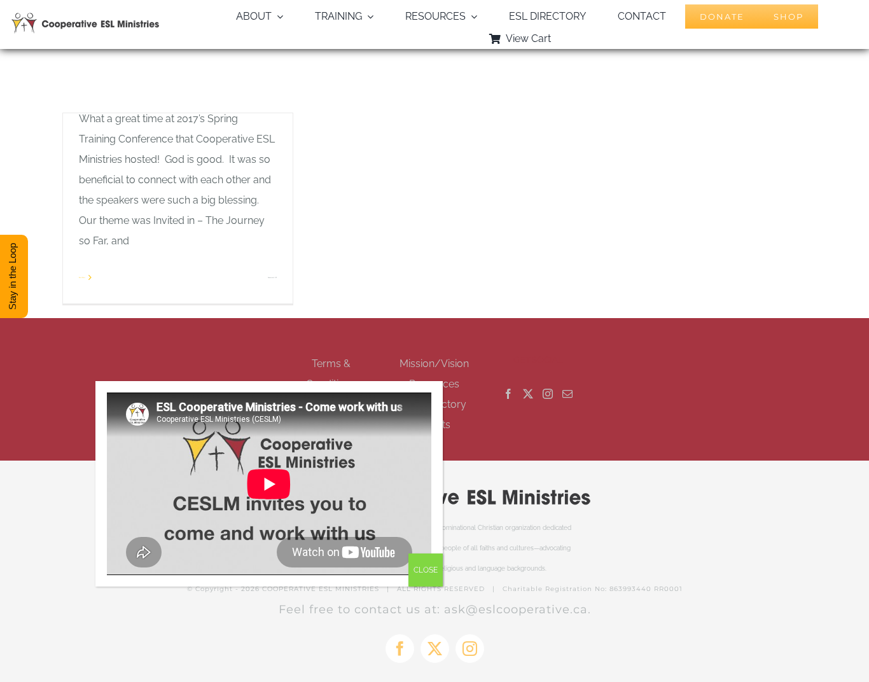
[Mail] (567, 394)
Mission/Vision (434, 364)
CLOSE (426, 570)
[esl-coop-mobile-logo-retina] (85, 17)
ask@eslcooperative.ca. (517, 609)
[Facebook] (508, 394)
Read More (82, 277)
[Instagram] (548, 394)
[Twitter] (528, 394)
